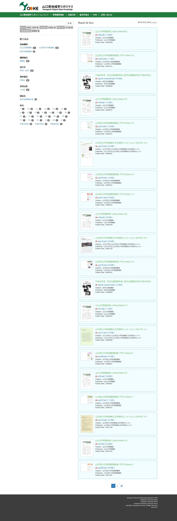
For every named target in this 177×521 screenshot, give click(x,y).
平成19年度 (40, 124)
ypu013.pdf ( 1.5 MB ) (106, 126)
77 (22, 120)
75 (56, 116)
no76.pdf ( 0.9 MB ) (105, 376)
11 (38, 108)
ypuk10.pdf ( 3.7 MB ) (106, 420)
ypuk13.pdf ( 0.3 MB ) (106, 146)
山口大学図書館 (27, 47)
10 (29, 108)
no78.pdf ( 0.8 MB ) (105, 217)
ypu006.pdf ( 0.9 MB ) (106, 467)
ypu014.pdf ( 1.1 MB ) (106, 58)
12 (46, 108)
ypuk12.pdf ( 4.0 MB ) (106, 241)
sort (154, 22)
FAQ (95, 14)
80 (55, 120)
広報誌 (24, 80)
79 (39, 120)
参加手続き (84, 14)
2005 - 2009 (26, 70)
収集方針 (72, 14)
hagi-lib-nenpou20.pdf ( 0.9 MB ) (110, 78)
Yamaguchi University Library (149, 501)
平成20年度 (56, 124)
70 (67, 112)
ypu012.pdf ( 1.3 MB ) (106, 177)
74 (47, 116)
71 (22, 116)
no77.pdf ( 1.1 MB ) (105, 308)
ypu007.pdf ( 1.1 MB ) (106, 400)
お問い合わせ (106, 14)
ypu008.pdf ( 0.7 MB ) (106, 356)
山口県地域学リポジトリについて (34, 14)
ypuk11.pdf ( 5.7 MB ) (106, 332)
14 (63, 108)
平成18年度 (25, 124)
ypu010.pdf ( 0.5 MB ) (106, 265)
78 (30, 120)
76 (64, 116)
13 (55, 108)
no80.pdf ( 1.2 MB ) (105, 34)
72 (30, 116)
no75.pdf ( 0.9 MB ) (105, 443)
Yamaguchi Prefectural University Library (146, 503)
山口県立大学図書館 (48, 47)
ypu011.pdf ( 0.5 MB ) (106, 197)
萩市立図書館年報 (28, 99)
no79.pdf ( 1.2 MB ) (105, 102)
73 (39, 116)
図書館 (24, 61)
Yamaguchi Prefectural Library (149, 500)
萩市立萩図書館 (27, 51)
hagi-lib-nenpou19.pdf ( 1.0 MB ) (110, 284)
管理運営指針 (58, 14)
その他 (24, 89)
